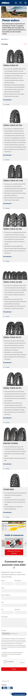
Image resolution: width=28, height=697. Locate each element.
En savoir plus (7, 99)
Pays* (2, 602)
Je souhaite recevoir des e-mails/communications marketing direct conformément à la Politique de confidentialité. (12, 654)
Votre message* (4, 616)
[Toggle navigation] (25, 2)
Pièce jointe (3, 630)
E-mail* (2, 587)
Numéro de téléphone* (5, 595)
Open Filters (4, 39)
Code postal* (17, 609)
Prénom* (3, 580)
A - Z (25, 44)
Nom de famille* (18, 580)
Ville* (2, 609)
